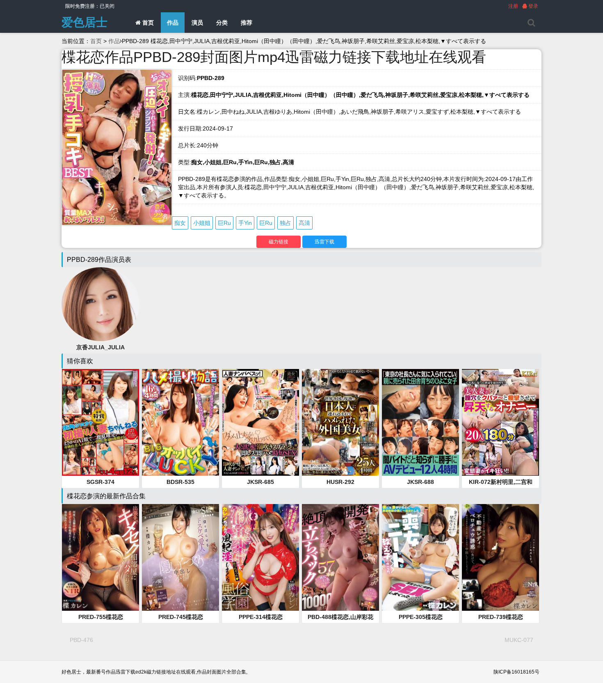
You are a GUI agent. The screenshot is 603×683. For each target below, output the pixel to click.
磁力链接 (278, 242)
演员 (197, 22)
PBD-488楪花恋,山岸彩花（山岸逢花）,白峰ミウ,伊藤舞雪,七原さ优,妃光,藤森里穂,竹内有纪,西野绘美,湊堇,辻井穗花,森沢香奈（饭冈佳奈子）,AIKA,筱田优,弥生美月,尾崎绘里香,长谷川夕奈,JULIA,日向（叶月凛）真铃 (340, 617)
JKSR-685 (260, 482)
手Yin (245, 223)
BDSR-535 (180, 482)
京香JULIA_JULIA (100, 347)
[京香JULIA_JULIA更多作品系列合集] (100, 303)
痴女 (180, 223)
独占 (285, 223)
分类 (222, 22)
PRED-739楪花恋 (500, 617)
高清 (304, 223)
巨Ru (224, 223)
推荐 (246, 22)
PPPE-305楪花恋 (421, 617)
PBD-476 (81, 640)
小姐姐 (201, 223)
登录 (532, 6)
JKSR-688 (420, 482)
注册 (513, 6)
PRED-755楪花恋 (100, 617)
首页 (147, 22)
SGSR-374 (100, 482)
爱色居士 (84, 22)
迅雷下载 (324, 242)
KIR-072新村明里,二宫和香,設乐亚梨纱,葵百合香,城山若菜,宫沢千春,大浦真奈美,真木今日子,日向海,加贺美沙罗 (500, 482)
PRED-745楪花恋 (180, 617)
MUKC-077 (519, 640)
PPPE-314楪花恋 (261, 617)
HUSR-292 (340, 482)
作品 (172, 22)
